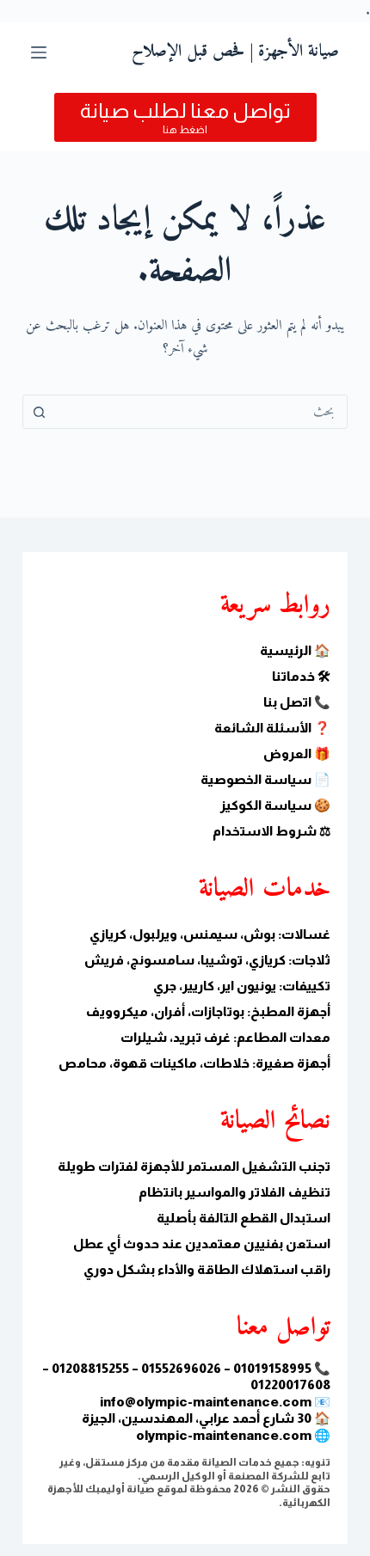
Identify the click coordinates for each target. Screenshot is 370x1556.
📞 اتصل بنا (296, 702)
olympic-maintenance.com (223, 1435)
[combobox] (201, 412)
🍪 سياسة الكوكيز (275, 805)
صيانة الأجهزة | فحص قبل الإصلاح (235, 52)
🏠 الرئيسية (295, 650)
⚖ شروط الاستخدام (271, 831)
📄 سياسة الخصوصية (265, 779)
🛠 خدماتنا (301, 676)
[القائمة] (38, 52)
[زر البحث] (39, 411)
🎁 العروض (296, 753)
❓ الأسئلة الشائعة (272, 727)
